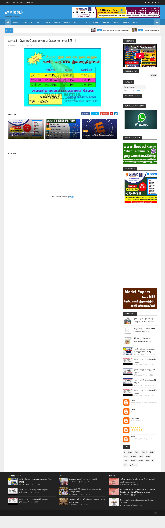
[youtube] (159, 2)
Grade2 (152, 452)
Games (15, 22)
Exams (130, 452)
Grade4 (133, 456)
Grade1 (137, 452)
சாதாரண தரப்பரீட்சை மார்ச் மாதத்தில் (105, 30)
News (88, 30)
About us (22, 2)
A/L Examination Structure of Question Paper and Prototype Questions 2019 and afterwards (137, 490)
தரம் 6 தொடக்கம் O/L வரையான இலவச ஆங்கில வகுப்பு (63, 133)
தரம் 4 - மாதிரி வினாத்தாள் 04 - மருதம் (33, 489)
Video (125, 465)
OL (152, 461)
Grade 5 (96, 22)
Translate (138, 90)
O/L (38, 22)
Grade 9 (57, 22)
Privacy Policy (30, 2)
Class (35, 45)
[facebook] (145, 2)
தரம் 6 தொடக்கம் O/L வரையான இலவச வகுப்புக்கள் (23, 133)
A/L (32, 22)
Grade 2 (126, 22)
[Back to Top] (155, 513)
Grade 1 (136, 22)
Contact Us (15, 2)
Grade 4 (106, 22)
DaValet (133, 400)
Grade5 (141, 456)
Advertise (7, 2)
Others (24, 22)
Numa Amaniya (135, 418)
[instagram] (149, 2)
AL (124, 452)
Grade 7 (77, 22)
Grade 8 (67, 22)
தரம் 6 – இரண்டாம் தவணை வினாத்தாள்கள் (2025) (144, 350)
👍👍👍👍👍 (135, 428)
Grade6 (148, 456)
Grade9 (141, 461)
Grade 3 (116, 22)
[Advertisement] (140, 242)
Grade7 (126, 461)
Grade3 (126, 456)
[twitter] (155, 2)
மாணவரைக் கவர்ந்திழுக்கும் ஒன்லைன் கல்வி (98, 135)
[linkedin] (152, 2)
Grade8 (133, 461)
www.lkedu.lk (14, 12)
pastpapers (133, 465)
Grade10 (144, 452)
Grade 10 (46, 22)
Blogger (71, 196)
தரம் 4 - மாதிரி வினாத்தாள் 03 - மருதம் (33, 499)
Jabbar (133, 437)
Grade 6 (87, 22)
